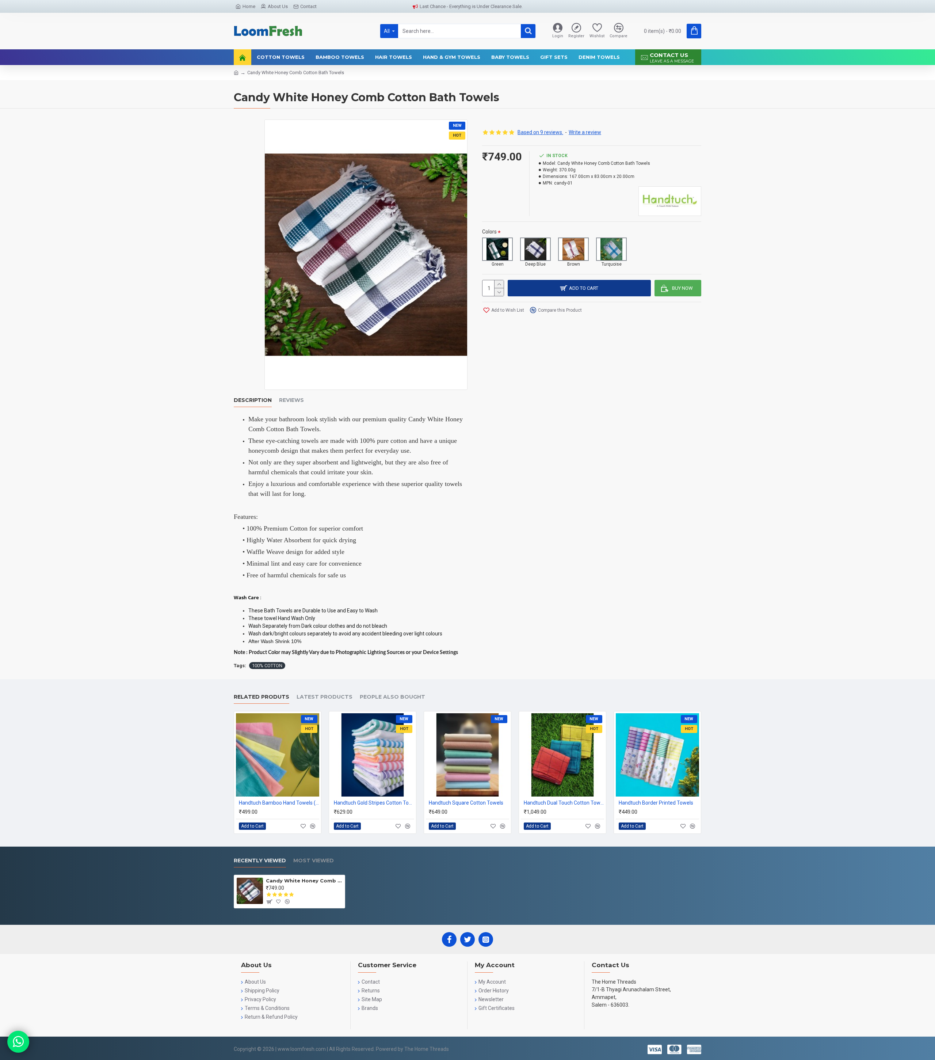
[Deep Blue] (535, 249)
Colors (489, 232)
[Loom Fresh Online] (18, 1042)
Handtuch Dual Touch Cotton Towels (564, 803)
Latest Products (324, 697)
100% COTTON (267, 665)
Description (253, 400)
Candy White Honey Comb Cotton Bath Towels (304, 881)
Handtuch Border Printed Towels (656, 803)
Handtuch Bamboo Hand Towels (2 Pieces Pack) (279, 803)
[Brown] (573, 249)
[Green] (497, 249)
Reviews (291, 400)
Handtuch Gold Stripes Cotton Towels (374, 803)
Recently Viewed (260, 861)
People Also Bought (392, 697)
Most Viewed (313, 861)
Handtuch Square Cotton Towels (466, 803)
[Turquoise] (611, 249)
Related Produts (261, 697)
